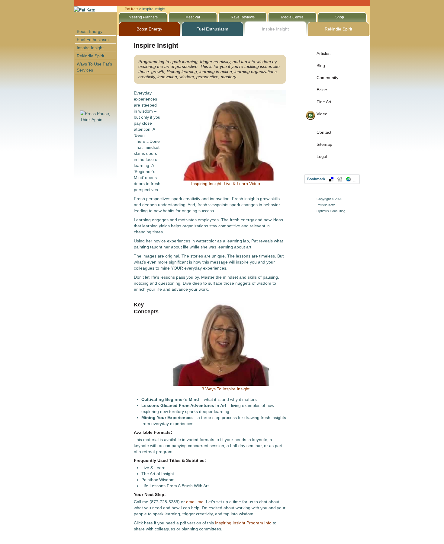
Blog (321, 65)
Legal (322, 156)
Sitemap (324, 144)
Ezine (322, 89)
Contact (324, 132)
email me (195, 501)
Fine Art (324, 101)
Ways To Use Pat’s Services (94, 67)
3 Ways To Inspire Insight (225, 388)
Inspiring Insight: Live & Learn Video (225, 183)
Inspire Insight (90, 47)
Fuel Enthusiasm (93, 39)
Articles (323, 53)
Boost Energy (89, 31)
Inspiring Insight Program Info (243, 522)
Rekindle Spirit (90, 55)
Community (327, 77)
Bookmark (332, 179)
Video (322, 113)
